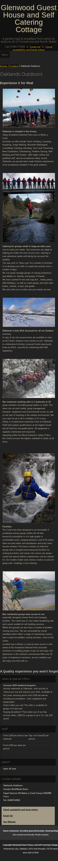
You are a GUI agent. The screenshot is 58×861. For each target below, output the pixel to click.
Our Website (9, 822)
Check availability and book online (33, 48)
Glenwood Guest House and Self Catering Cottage (29, 19)
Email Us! (35, 46)
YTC (16, 849)
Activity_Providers (9, 66)
